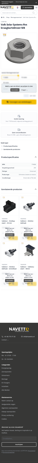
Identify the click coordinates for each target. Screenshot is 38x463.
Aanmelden (28, 7)
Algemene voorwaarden (10, 408)
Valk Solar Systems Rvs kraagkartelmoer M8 (29, 17)
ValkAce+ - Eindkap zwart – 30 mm (8, 222)
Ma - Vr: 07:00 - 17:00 (9, 355)
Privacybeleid (31, 451)
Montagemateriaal (16, 17)
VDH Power (3, 17)
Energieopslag (6, 368)
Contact (5, 340)
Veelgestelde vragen (8, 404)
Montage (5, 379)
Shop (7, 17)
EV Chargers (6, 383)
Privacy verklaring (8, 415)
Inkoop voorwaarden (9, 412)
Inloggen (24, 90)
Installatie (5, 386)
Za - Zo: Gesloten (7, 359)
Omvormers (6, 375)
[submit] (33, 13)
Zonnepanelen (6, 372)
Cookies (4, 419)
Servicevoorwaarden (8, 452)
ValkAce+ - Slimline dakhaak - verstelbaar (9, 268)
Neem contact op (7, 401)
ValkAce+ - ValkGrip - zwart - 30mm (27, 268)
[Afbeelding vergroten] (19, 51)
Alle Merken (6, 390)
